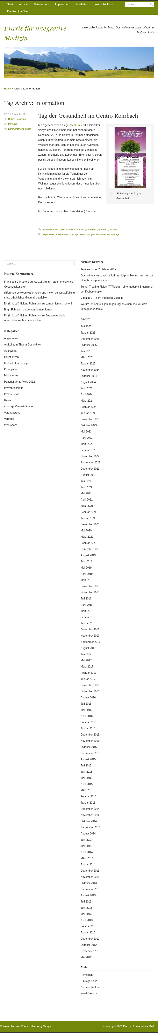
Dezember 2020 (90, 524)
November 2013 (90, 876)
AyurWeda (10, 350)
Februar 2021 (88, 512)
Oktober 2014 (89, 821)
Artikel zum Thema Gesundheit (22, 344)
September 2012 (90, 951)
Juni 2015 (86, 771)
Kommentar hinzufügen (19, 129)
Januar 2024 (88, 413)
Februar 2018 (88, 617)
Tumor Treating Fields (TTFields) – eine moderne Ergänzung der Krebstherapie (116, 289)
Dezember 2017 (90, 629)
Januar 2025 (88, 363)
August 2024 (88, 382)
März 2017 (87, 666)
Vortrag (113, 229)
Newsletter (81, 4)
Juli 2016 (86, 703)
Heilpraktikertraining (16, 363)
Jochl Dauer (76, 125)
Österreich (91, 229)
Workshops (10, 425)
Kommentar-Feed (91, 987)
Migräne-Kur (11, 375)
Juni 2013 (86, 907)
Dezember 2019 (90, 549)
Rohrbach (103, 229)
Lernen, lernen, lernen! (58, 303)
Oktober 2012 (89, 944)
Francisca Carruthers (16, 281)
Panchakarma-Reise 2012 (19, 381)
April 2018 (87, 604)
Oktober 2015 (89, 747)
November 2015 (90, 740)
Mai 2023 (86, 431)
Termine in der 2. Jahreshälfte (98, 269)
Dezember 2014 (90, 808)
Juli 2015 (86, 765)
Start (10, 4)
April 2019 (87, 573)
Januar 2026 (88, 332)
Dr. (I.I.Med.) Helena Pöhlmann (22, 303)
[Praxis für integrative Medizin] (79, 62)
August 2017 (88, 648)
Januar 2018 (88, 623)
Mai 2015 (86, 777)
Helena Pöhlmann (103, 4)
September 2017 (90, 641)
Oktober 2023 (89, 425)
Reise (7, 400)
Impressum (62, 4)
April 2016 (87, 716)
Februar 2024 (88, 406)
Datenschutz (41, 4)
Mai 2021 (86, 493)
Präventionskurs (13, 387)
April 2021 (87, 499)
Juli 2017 (86, 654)
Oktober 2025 (89, 345)
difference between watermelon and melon (29, 292)
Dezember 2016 (90, 685)
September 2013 (90, 889)
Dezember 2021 (90, 468)
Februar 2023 (88, 450)
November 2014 (90, 815)
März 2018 (87, 610)
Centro (56, 229)
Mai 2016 (86, 709)
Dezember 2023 (90, 419)
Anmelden (87, 974)
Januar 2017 (88, 678)
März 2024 (87, 400)
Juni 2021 (86, 487)
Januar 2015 (88, 802)
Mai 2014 (86, 845)
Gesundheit (67, 229)
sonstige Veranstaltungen (82, 234)
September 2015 (90, 753)
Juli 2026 (86, 326)
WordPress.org (89, 993)
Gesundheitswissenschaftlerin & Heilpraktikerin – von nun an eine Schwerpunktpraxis (117, 278)
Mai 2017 (86, 660)
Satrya (47, 1026)
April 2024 (87, 394)
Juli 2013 (86, 901)
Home (7, 88)
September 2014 (90, 827)
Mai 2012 (86, 957)
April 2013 (87, 920)
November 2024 (90, 369)
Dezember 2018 (90, 586)
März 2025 (87, 357)
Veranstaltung (103, 234)
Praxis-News (62, 234)
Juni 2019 (86, 561)
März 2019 (87, 580)
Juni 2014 (86, 839)
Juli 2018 (86, 598)
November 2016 (90, 691)
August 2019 (88, 555)
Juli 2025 (86, 351)
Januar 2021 (88, 518)
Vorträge (115, 234)
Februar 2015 (88, 796)
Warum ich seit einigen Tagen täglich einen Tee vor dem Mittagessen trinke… (114, 306)
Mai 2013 (86, 913)
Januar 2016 (88, 728)
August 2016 (88, 697)
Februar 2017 (88, 672)
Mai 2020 (86, 530)
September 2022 (90, 462)
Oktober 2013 (89, 883)
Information (79, 229)
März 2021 (87, 505)
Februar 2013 (88, 926)
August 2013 (88, 895)
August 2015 (88, 759)
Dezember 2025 (90, 338)
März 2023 (87, 443)
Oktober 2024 (89, 375)
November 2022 (90, 456)
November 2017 (90, 635)
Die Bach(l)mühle (17, 11)
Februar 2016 (88, 722)
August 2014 (88, 833)
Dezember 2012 (90, 938)
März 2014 (87, 858)
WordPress (21, 1026)
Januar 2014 (88, 864)
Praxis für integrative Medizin (140, 1026)
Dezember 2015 (90, 734)
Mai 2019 (86, 567)
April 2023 (87, 437)
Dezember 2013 (90, 870)
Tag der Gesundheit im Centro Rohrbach (88, 115)
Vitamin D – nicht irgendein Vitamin (102, 297)
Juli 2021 (86, 481)
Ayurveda (47, 229)
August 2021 (88, 474)
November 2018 (90, 592)
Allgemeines (48, 234)
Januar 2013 (88, 932)
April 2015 (87, 784)
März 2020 (87, 536)
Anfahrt (23, 4)
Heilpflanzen (11, 356)
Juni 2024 (86, 388)
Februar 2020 (88, 542)
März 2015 (87, 790)
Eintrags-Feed (89, 980)
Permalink (13, 124)
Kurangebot (11, 369)
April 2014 (87, 852)
